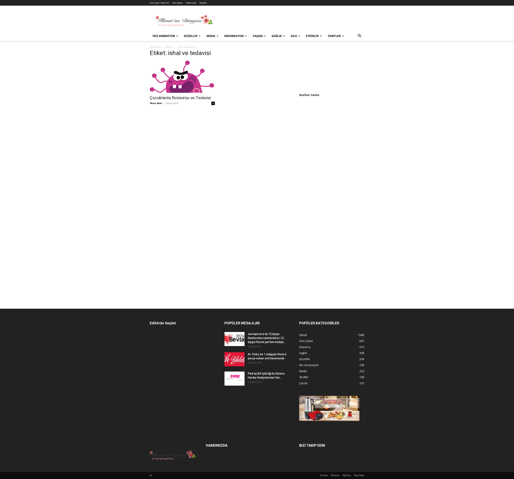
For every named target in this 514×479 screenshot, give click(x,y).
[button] (359, 36)
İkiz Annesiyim (164, 36)
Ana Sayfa (177, 2)
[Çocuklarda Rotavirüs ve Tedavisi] (182, 77)
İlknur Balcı (156, 103)
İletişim (203, 2)
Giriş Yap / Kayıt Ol (159, 2)
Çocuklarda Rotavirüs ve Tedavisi (180, 97)
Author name (309, 95)
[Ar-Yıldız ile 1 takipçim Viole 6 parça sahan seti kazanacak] (234, 359)
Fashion (335, 475)
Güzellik (190, 36)
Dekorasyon (234, 36)
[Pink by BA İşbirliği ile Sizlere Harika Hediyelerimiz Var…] (234, 379)
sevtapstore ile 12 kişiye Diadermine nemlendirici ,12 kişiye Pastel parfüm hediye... (267, 338)
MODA (210, 36)
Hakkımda (191, 2)
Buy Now (359, 475)
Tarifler (334, 36)
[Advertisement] (333, 135)
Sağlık (277, 36)
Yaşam (258, 36)
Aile (294, 36)
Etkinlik (312, 36)
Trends (324, 475)
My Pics (347, 475)
